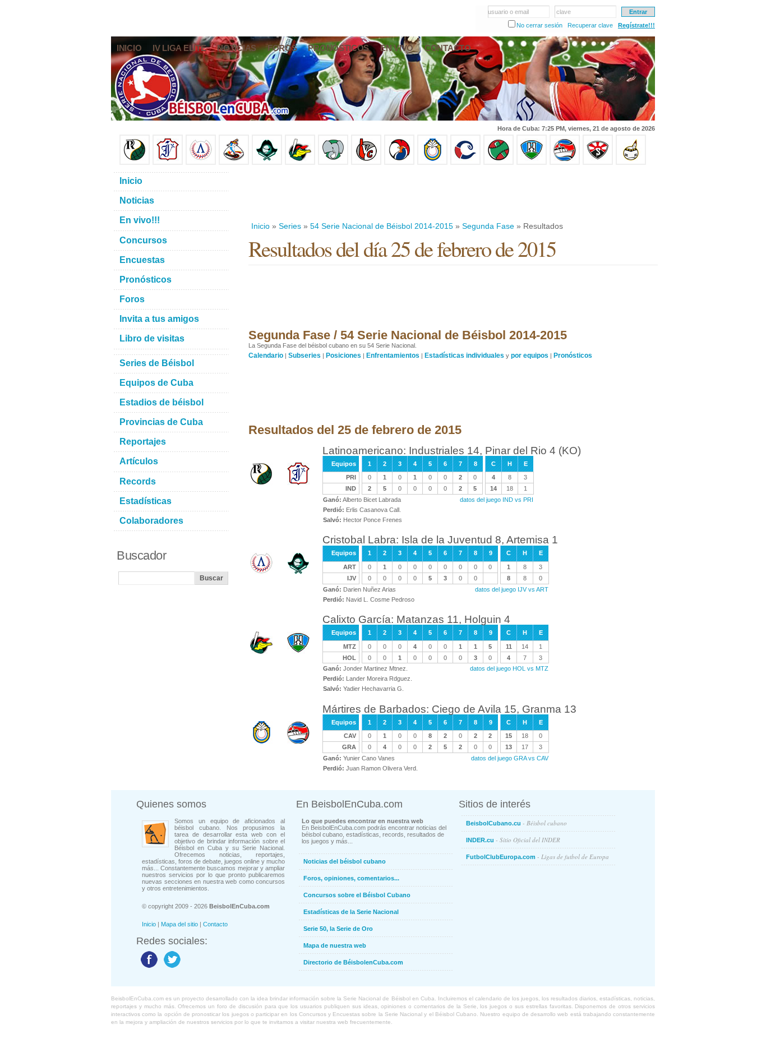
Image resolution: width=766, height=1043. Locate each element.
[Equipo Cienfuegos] (333, 162)
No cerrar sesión (539, 25)
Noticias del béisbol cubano (344, 861)
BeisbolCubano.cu (516, 823)
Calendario (265, 355)
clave (563, 11)
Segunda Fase (488, 225)
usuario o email (508, 11)
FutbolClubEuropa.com (537, 856)
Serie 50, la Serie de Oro (338, 928)
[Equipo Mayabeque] (234, 162)
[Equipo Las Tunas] (498, 162)
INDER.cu (513, 840)
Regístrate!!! (636, 25)
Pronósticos (572, 355)
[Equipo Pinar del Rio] (134, 162)
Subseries (304, 355)
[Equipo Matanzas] (300, 162)
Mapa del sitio (179, 924)
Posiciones (343, 355)
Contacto (215, 924)
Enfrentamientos (392, 355)
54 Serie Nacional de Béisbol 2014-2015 (381, 225)
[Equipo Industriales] (168, 162)
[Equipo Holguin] (531, 162)
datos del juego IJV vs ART (511, 589)
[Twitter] (170, 967)
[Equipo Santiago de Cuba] (598, 162)
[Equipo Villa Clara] (366, 162)
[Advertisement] (452, 193)
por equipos (529, 355)
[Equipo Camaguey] (465, 162)
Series (290, 225)
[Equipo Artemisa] (201, 162)
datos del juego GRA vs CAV (509, 758)
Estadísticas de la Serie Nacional (351, 911)
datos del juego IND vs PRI (496, 499)
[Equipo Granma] (565, 162)
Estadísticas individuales (464, 355)
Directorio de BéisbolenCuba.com (353, 962)
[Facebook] (147, 967)
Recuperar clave (590, 25)
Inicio (260, 225)
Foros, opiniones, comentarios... (351, 878)
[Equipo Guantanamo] (631, 162)
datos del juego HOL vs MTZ (509, 668)
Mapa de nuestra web (334, 945)
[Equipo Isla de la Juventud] (267, 162)
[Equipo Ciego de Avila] (432, 162)
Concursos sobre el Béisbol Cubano (356, 895)
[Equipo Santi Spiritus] (399, 162)
